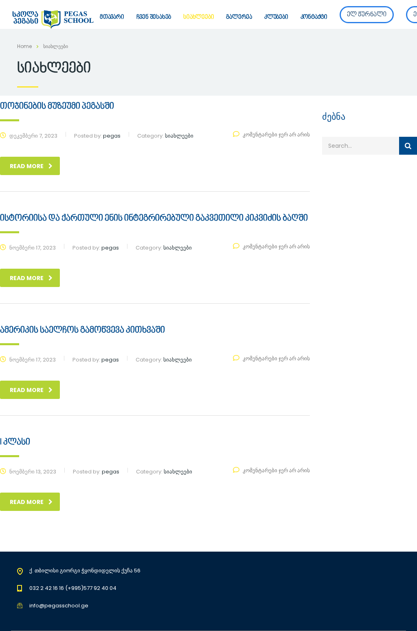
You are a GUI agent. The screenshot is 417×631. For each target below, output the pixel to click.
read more (27, 166)
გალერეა (239, 17)
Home (24, 46)
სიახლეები (198, 17)
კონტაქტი (314, 17)
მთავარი (112, 17)
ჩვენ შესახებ (153, 17)
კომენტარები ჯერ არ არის (276, 134)
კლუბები (276, 17)
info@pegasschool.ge (58, 605)
